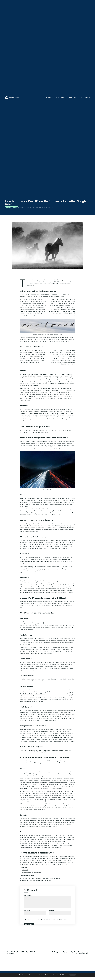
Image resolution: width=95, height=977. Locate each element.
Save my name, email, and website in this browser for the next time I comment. (46, 919)
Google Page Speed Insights (31, 872)
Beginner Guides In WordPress (29, 207)
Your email (51, 910)
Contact (87, 97)
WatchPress (73, 97)
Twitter (49, 880)
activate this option (60, 737)
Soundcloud (53, 799)
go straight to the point (50, 295)
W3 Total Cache (40, 694)
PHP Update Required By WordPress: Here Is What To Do (70, 953)
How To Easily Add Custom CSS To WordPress (21, 953)
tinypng (25, 788)
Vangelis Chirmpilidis (46, 207)
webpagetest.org (28, 875)
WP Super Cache (27, 694)
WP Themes (49, 97)
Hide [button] (72, 974)
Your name (27, 910)
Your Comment (28, 895)
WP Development (60, 97)
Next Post (83, 961)
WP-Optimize (55, 741)
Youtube (63, 808)
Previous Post (13, 961)
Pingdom (25, 867)
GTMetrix (25, 870)
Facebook (40, 880)
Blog (80, 97)
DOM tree (23, 376)
